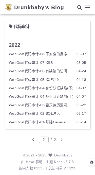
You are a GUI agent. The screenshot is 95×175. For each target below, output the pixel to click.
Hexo (30, 162)
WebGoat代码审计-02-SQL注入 (34, 113)
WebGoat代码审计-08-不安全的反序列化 (41, 54)
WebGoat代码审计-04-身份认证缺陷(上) (41, 96)
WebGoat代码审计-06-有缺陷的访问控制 (41, 71)
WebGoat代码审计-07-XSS (31, 63)
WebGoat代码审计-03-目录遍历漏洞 (38, 105)
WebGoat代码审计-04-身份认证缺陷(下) (41, 88)
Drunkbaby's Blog (39, 7)
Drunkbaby (63, 155)
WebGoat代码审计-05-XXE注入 (34, 80)
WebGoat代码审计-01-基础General (37, 122)
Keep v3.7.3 (64, 162)
